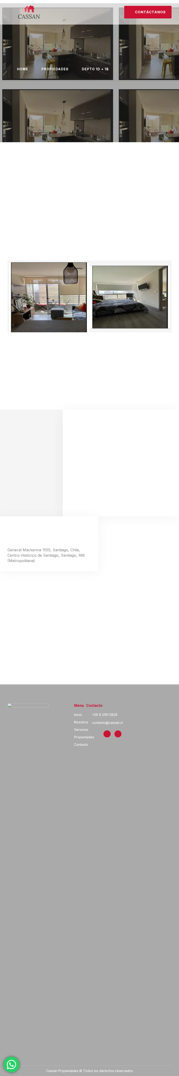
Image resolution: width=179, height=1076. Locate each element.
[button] (10, 12)
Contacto (81, 745)
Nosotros (81, 722)
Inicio (78, 715)
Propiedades (84, 737)
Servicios (81, 730)
